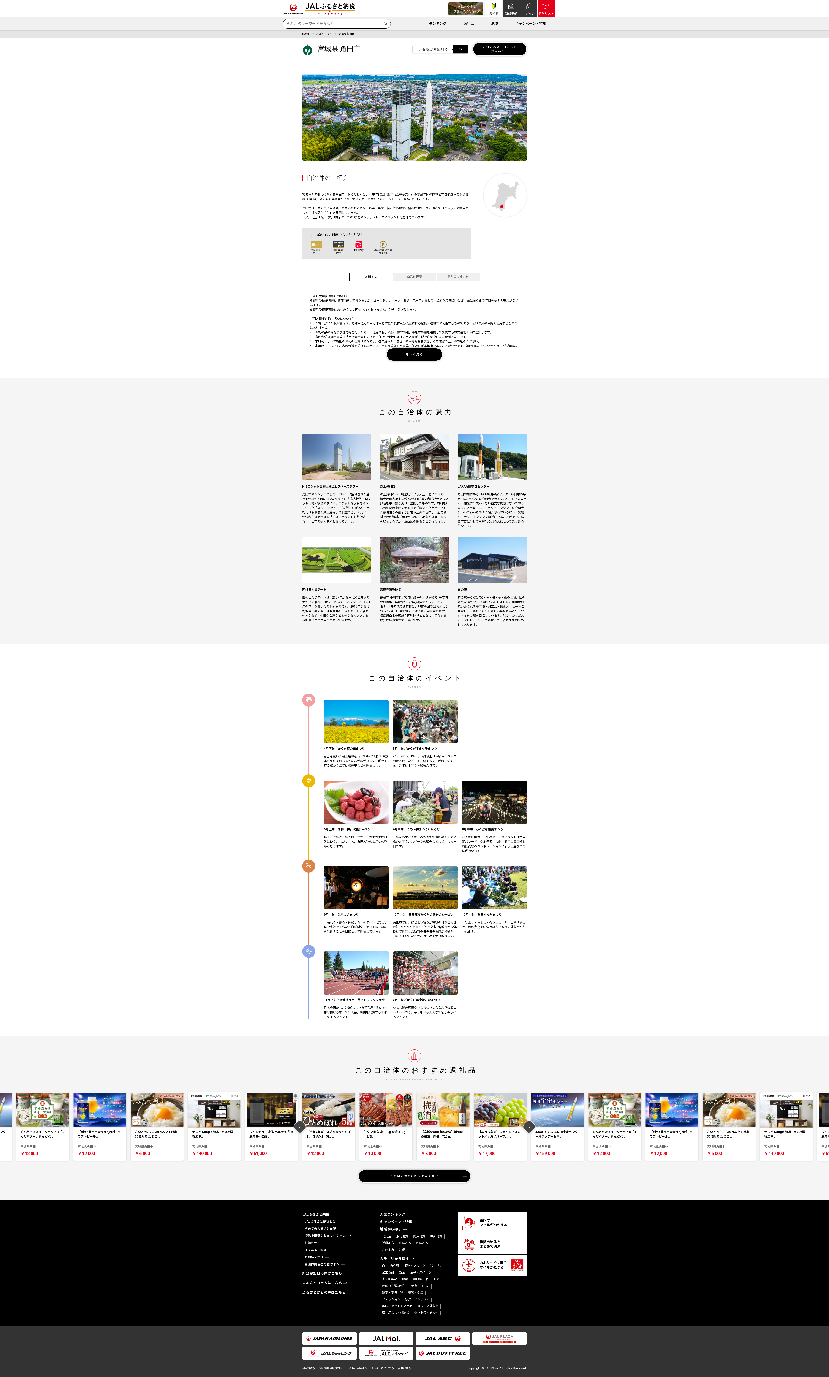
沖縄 (402, 1249)
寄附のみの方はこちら (500, 49)
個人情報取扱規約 (329, 1368)
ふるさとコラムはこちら (322, 1283)
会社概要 (403, 1368)
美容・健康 (415, 1292)
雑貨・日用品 (420, 1286)
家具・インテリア (417, 1299)
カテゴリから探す (394, 1259)
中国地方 (405, 1243)
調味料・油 (420, 1279)
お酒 (436, 1279)
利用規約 (307, 1368)
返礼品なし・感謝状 (395, 1312)
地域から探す (324, 33)
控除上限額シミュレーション (325, 1236)
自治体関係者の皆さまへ (322, 1264)
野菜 (402, 1272)
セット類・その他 (426, 1312)
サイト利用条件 (355, 1368)
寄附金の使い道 (458, 276)
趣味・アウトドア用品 (397, 1306)
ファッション (391, 1299)
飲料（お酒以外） (394, 1286)
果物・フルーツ (414, 1266)
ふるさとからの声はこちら (324, 1292)
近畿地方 (388, 1243)
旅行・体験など (427, 1306)
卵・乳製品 (389, 1279)
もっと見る (414, 354)
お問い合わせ (314, 1257)
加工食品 (388, 1272)
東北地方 (402, 1236)
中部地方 (436, 1236)
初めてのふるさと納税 (320, 1228)
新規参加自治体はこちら (322, 1273)
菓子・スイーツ (420, 1272)
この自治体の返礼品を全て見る (414, 1176)
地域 (494, 24)
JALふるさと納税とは (320, 1221)
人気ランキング (392, 1214)
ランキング (437, 24)
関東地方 (419, 1236)
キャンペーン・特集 (530, 24)
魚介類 (394, 1266)
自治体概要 (414, 276)
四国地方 (422, 1243)
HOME (306, 33)
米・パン (436, 1266)
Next (529, 1127)
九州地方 (388, 1249)
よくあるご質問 (316, 1250)
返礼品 (469, 24)
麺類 (405, 1279)
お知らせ (371, 276)
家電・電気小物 (392, 1292)
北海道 (386, 1236)
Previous (300, 1127)
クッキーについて (381, 1368)
